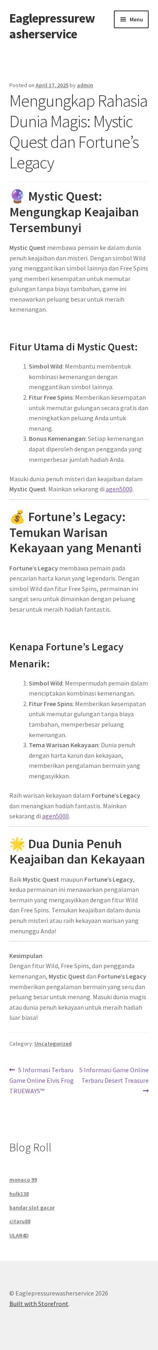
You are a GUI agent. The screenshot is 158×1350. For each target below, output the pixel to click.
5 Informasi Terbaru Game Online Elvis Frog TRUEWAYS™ (41, 1080)
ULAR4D (19, 1235)
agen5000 (119, 489)
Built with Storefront (38, 1304)
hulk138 (19, 1193)
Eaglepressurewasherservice (52, 26)
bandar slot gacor (32, 1207)
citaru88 (19, 1221)
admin (85, 85)
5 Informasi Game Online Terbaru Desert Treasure (114, 1074)
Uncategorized (53, 1043)
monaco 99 (23, 1179)
